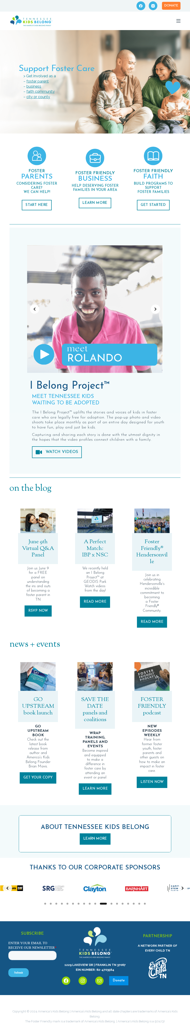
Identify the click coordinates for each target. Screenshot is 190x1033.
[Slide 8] (84, 903)
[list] (95, 309)
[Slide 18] (145, 903)
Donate (171, 5)
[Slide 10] (95, 903)
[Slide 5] (67, 903)
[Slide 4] (62, 903)
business (33, 86)
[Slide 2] (51, 903)
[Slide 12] (111, 903)
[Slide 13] (117, 903)
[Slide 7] (78, 903)
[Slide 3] (56, 903)
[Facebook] (140, 5)
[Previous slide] (34, 309)
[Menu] (178, 21)
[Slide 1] (45, 903)
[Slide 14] (122, 903)
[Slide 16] (133, 903)
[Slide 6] (73, 903)
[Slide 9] (89, 903)
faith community (40, 91)
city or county (38, 97)
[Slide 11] (103, 903)
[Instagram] (153, 5)
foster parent (37, 81)
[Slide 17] (139, 903)
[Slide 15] (128, 903)
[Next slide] (155, 309)
